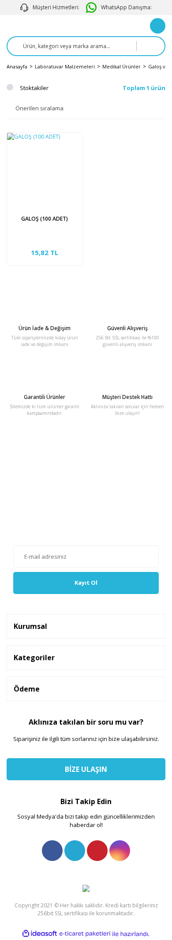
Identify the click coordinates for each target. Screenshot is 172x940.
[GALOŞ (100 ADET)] (44, 170)
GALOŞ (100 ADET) (44, 218)
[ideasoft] (39, 934)
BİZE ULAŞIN (86, 769)
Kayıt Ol (86, 583)
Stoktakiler (34, 88)
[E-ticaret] (85, 934)
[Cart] (157, 26)
